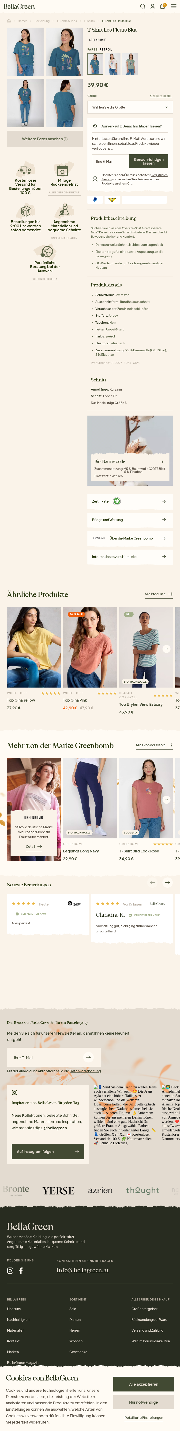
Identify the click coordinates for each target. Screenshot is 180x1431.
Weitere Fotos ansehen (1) (45, 138)
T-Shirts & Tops (67, 21)
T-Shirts (89, 21)
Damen (22, 21)
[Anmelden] (153, 6)
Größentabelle (161, 96)
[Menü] (171, 6)
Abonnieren (88, 1057)
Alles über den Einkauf (64, 192)
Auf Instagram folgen (35, 1151)
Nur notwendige (143, 1402)
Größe (92, 96)
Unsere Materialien (64, 238)
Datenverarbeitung (85, 1071)
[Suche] (143, 6)
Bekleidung (42, 21)
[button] (166, 649)
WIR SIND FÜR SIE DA (45, 279)
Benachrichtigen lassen (149, 161)
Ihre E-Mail (23, 1058)
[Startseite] (19, 6)
